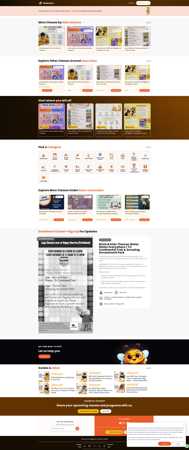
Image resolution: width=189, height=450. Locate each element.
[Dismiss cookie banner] (184, 425)
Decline (178, 443)
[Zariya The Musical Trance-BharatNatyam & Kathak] (80, 202)
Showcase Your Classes (88, 411)
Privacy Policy (102, 439)
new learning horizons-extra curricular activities (135, 212)
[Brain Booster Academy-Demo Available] (51, 202)
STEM (69, 90)
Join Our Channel (115, 432)
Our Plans (105, 411)
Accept (164, 443)
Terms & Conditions (88, 439)
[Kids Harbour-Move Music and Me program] (80, 36)
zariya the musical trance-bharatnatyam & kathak (77, 212)
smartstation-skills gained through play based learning (106, 212)
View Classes (47, 90)
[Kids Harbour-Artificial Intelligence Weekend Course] (108, 36)
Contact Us (44, 356)
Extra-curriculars (90, 190)
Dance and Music (44, 87)
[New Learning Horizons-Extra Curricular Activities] (137, 202)
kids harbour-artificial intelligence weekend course (137, 83)
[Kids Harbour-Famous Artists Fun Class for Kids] (137, 36)
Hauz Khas (89, 61)
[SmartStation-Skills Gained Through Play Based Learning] (108, 202)
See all (148, 22)
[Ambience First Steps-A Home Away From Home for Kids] (109, 116)
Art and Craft (100, 90)
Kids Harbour (71, 22)
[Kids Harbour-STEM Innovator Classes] (51, 36)
